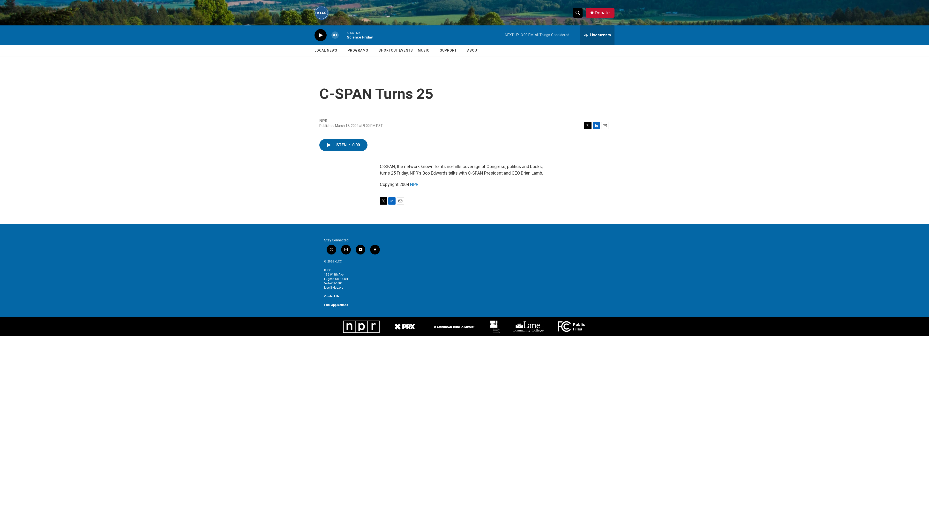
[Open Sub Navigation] (341, 50)
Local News (326, 50)
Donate (602, 12)
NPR (414, 184)
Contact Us (331, 296)
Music (423, 50)
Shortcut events (396, 50)
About (473, 50)
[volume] (335, 35)
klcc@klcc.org (333, 287)
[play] (320, 35)
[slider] (343, 35)
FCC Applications (336, 305)
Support (448, 50)
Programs (358, 50)
